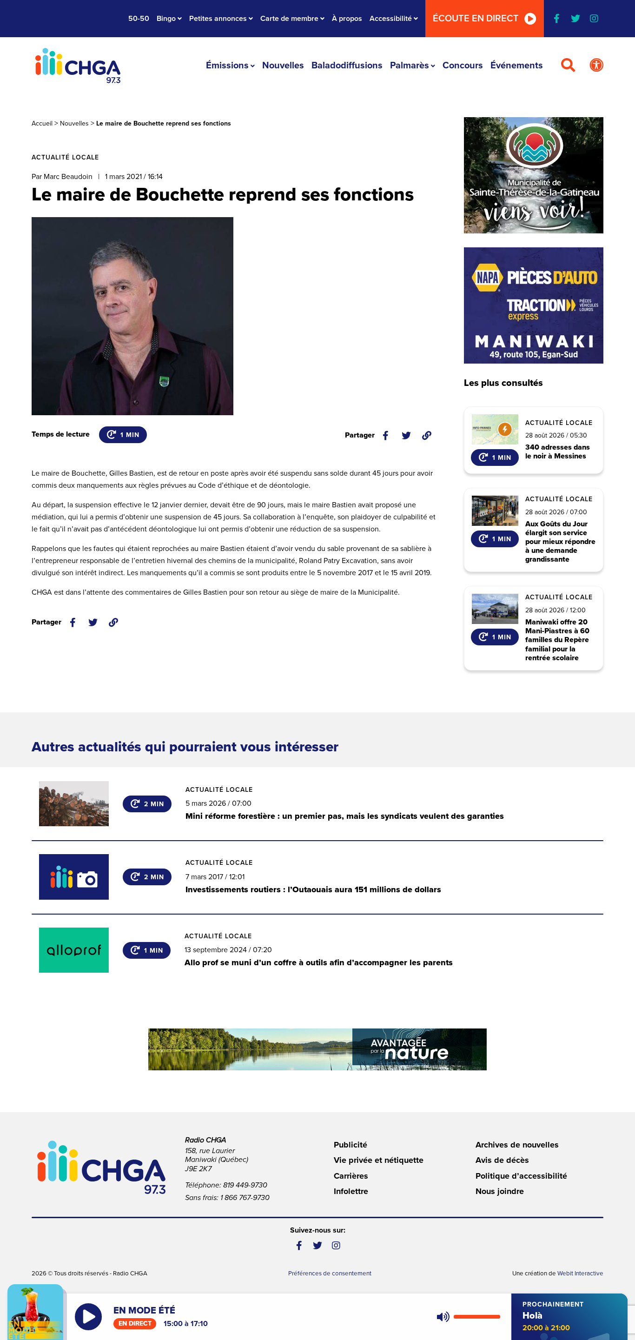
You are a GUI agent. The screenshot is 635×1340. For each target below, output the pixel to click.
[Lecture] (88, 1317)
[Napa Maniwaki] (533, 305)
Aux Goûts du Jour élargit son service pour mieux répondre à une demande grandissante (560, 542)
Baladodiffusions (347, 65)
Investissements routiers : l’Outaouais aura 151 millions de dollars (313, 889)
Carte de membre (289, 18)
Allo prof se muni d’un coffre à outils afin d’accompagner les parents (319, 962)
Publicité (350, 1145)
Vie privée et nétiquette (378, 1160)
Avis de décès (502, 1160)
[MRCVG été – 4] (317, 1049)
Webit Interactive (580, 1273)
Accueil (42, 123)
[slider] (477, 1316)
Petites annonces (218, 18)
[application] (466, 1317)
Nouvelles (283, 65)
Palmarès (409, 65)
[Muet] (442, 1316)
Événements (516, 65)
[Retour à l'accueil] (78, 65)
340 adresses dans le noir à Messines (557, 452)
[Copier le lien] (426, 435)
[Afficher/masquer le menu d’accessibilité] (596, 65)
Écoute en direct (476, 18)
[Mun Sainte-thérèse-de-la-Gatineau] (533, 175)
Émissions (227, 65)
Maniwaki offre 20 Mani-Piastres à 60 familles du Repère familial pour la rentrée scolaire (557, 640)
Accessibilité (391, 18)
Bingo (166, 18)
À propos (347, 18)
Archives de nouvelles (517, 1145)
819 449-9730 (245, 1185)
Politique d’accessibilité (521, 1176)
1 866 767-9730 (245, 1197)
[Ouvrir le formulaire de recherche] (568, 65)
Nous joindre (500, 1191)
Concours (463, 65)
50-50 (138, 18)
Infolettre (351, 1191)
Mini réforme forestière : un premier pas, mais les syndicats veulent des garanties (344, 816)
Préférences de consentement (329, 1273)
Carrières (351, 1176)
